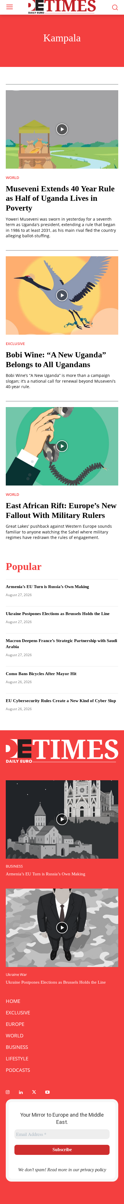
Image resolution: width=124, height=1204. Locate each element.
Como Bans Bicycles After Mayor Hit (41, 673)
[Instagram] (7, 1092)
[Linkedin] (21, 1092)
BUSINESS (14, 866)
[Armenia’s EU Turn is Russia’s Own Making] (62, 819)
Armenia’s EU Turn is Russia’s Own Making (47, 586)
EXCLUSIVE (15, 344)
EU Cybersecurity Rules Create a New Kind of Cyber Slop (61, 700)
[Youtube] (47, 1092)
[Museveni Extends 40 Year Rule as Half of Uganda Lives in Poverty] (62, 129)
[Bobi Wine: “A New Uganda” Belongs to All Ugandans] (62, 295)
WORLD (12, 178)
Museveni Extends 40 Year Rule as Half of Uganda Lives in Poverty (60, 198)
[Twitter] (34, 1092)
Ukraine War (16, 974)
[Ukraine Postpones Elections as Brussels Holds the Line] (62, 928)
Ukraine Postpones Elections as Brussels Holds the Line (58, 613)
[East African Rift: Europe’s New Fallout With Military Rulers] (62, 446)
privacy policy (93, 1169)
